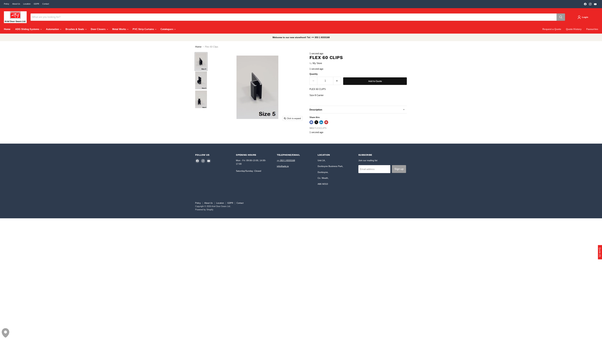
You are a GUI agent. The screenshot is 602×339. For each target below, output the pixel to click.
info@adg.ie (283, 166)
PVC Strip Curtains (144, 29)
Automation (53, 29)
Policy (6, 4)
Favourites (592, 29)
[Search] (561, 17)
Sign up (399, 168)
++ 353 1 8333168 (286, 160)
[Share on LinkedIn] (321, 122)
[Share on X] (316, 122)
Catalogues (167, 29)
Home (7, 29)
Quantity (313, 74)
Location (27, 4)
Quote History (574, 29)
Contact (45, 4)
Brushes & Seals (75, 29)
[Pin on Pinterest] (326, 122)
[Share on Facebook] (311, 122)
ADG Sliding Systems (27, 29)
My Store (317, 63)
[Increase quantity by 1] (337, 81)
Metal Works (119, 29)
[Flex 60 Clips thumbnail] (201, 61)
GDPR (36, 4)
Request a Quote (551, 29)
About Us (16, 4)
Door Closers (98, 29)
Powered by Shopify (204, 209)
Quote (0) (600, 252)
